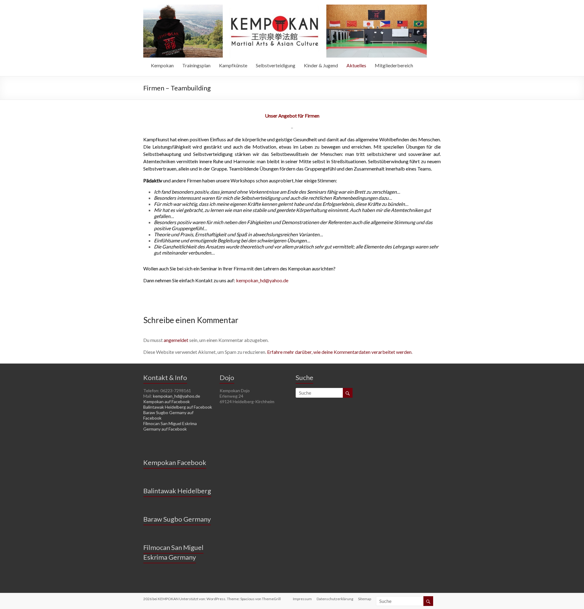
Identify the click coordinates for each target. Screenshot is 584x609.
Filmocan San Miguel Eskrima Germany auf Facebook (170, 426)
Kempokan (162, 65)
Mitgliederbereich (394, 65)
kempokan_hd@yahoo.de (262, 280)
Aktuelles (356, 65)
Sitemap (364, 599)
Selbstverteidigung (275, 65)
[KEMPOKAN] (285, 7)
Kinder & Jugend (321, 65)
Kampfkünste (233, 65)
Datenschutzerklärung (335, 599)
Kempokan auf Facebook (166, 401)
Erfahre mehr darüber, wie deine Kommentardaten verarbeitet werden (339, 352)
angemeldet (176, 340)
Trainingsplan (196, 65)
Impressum (302, 599)
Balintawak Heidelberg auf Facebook (177, 407)
